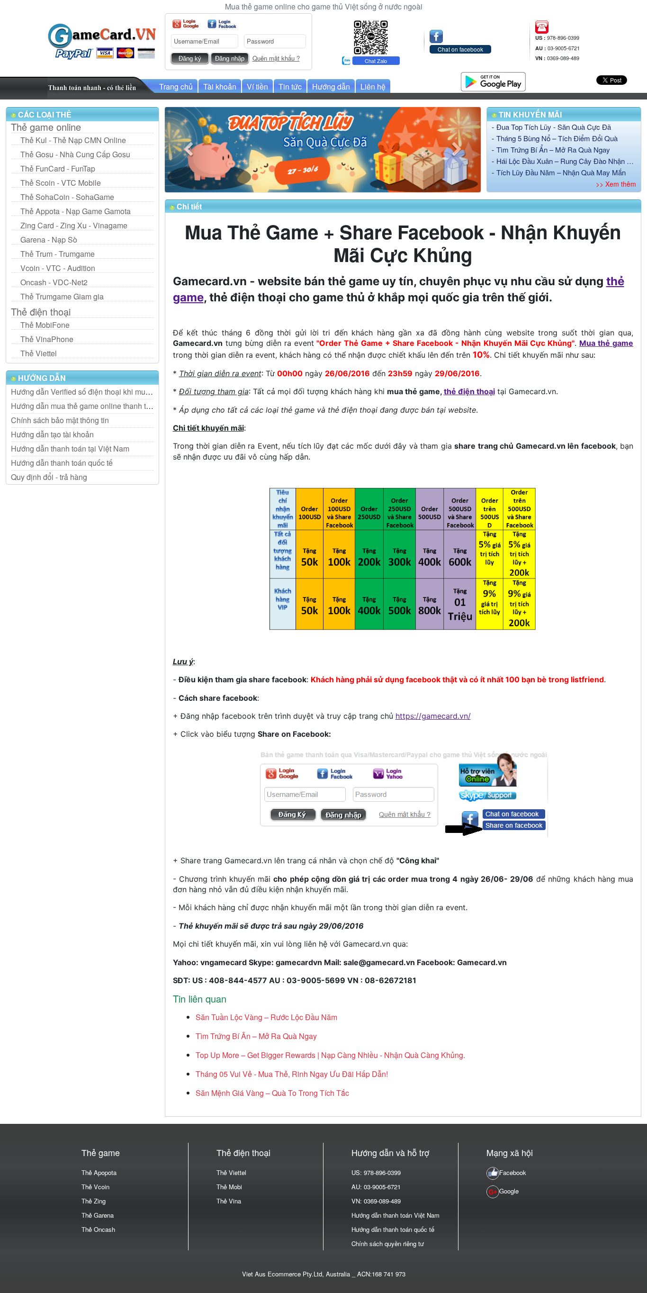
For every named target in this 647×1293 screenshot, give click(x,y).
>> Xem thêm (616, 184)
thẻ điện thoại (469, 391)
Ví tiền (257, 86)
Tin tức (290, 86)
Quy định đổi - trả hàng (49, 476)
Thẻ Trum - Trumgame (57, 253)
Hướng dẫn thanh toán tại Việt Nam (70, 448)
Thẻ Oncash (98, 1229)
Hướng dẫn (331, 86)
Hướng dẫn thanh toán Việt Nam (395, 1215)
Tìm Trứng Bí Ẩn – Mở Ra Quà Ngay (553, 149)
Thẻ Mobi (229, 1186)
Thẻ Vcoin (95, 1186)
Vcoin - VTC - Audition (57, 267)
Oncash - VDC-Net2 (54, 282)
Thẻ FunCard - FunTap (57, 168)
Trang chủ (176, 86)
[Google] (185, 23)
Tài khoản (219, 86)
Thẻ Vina (228, 1200)
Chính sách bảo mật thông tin (60, 420)
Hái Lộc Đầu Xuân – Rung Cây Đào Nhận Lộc (566, 161)
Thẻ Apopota (99, 1172)
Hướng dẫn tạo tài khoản (52, 434)
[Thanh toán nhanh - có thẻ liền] (101, 86)
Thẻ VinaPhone (46, 339)
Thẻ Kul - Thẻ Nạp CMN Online (73, 140)
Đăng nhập (229, 58)
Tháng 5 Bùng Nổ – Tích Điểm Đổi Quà (557, 138)
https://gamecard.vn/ (433, 716)
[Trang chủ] (102, 40)
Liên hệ (373, 86)
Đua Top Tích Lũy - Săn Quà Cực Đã (553, 127)
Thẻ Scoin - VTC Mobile (60, 182)
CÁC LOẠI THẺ (44, 114)
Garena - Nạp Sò (48, 239)
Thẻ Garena (97, 1215)
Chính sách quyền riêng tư (387, 1243)
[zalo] (371, 36)
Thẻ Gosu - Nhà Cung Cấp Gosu (75, 154)
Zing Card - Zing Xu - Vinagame (73, 225)
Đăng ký (190, 58)
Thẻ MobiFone (45, 324)
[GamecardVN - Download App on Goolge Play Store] (493, 80)
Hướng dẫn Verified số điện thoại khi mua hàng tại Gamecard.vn (118, 391)
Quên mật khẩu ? (276, 58)
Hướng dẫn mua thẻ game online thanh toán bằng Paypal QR (113, 405)
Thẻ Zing (93, 1200)
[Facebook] (221, 23)
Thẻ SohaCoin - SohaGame (67, 196)
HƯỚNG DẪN (41, 377)
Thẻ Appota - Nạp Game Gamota (75, 211)
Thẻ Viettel (38, 353)
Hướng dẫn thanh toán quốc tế (62, 462)
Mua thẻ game (606, 343)
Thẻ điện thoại (41, 311)
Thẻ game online (46, 127)
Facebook (512, 1172)
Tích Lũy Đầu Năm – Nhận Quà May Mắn (561, 172)
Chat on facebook (460, 49)
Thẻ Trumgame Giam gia (62, 296)
